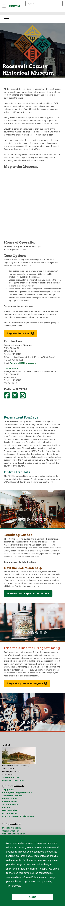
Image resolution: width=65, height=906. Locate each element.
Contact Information (13, 833)
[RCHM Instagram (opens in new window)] (23, 397)
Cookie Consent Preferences (18, 816)
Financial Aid (9, 798)
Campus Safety (10, 831)
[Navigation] (4, 6)
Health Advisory (11, 810)
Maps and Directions (13, 780)
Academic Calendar (12, 795)
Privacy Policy (9, 813)
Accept (32, 897)
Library (6, 807)
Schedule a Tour (10, 777)
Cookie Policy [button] (30, 877)
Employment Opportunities (17, 792)
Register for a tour (18, 333)
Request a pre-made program (25, 683)
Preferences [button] (13, 885)
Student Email (10, 804)
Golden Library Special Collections (28, 593)
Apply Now (7, 789)
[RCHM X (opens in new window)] (15, 397)
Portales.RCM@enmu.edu (23, 363)
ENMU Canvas (9, 801)
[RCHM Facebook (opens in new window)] (7, 397)
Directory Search (11, 828)
